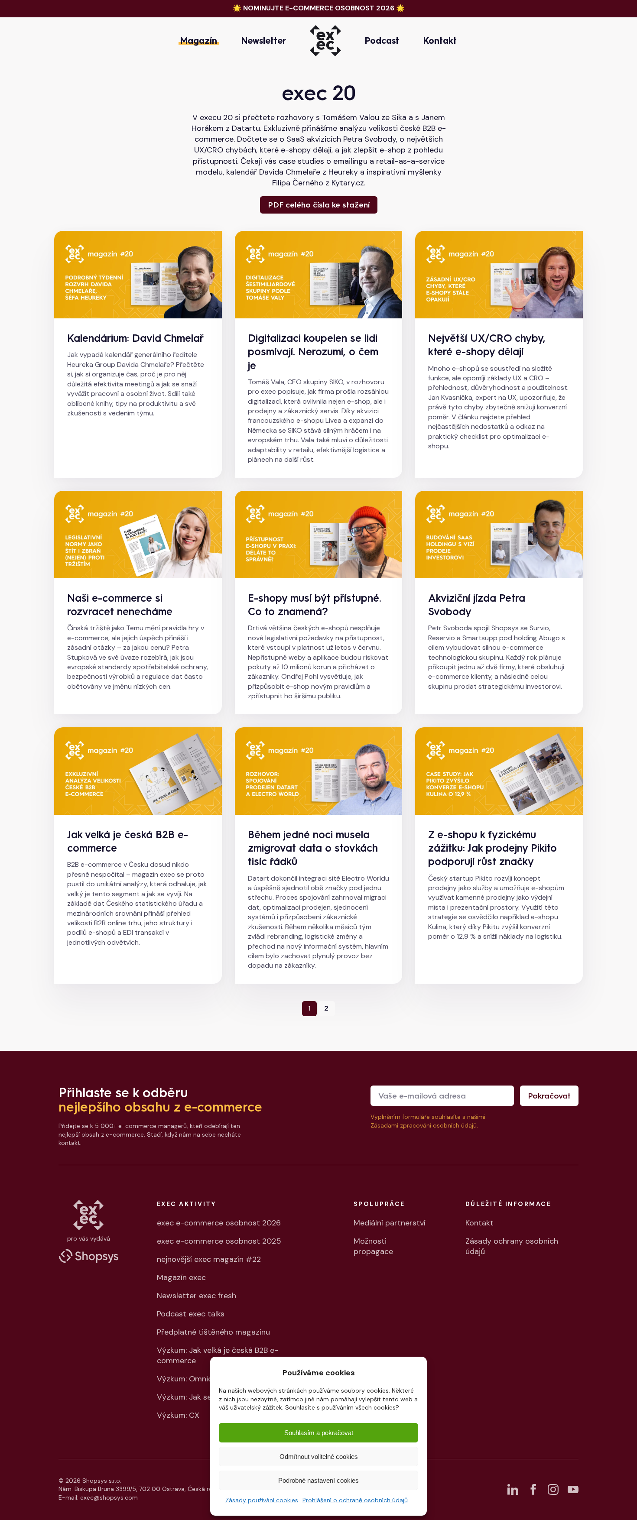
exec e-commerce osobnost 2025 (219, 1241)
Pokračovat (549, 1096)
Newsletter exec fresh (196, 1295)
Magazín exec (181, 1277)
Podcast (382, 41)
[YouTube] (573, 1489)
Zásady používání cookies (261, 1500)
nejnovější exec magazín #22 (209, 1259)
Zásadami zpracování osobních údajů (423, 1125)
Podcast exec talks (190, 1314)
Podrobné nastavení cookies (318, 1480)
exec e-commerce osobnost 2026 (219, 1223)
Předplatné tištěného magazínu (213, 1332)
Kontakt (440, 41)
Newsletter (263, 41)
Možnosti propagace (373, 1246)
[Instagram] (553, 1489)
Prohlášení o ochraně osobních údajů (355, 1500)
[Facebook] (532, 1489)
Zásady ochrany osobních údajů (511, 1246)
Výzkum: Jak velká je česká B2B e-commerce (217, 1355)
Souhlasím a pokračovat (318, 1432)
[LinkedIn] (512, 1489)
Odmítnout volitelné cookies (319, 1456)
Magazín (198, 41)
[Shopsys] (88, 1255)
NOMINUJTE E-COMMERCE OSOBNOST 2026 (318, 8)
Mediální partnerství (390, 1223)
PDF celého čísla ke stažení (319, 205)
